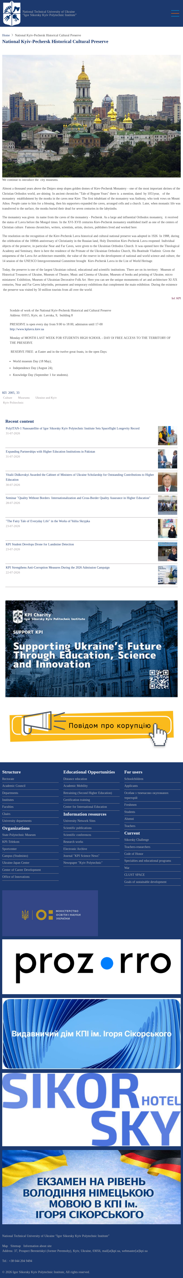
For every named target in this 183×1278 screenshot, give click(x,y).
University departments (16, 820)
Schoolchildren (133, 779)
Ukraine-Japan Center (15, 862)
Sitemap (15, 1246)
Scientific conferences (77, 835)
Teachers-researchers (137, 847)
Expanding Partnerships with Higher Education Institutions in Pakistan (50, 451)
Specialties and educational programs (147, 860)
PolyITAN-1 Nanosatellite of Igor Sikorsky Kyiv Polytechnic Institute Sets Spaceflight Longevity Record (72, 428)
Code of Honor (133, 853)
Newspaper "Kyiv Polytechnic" (83, 862)
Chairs (6, 814)
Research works (73, 841)
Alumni (129, 818)
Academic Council (13, 785)
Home (6, 35)
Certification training (76, 800)
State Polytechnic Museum (19, 835)
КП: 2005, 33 (10, 392)
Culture (7, 397)
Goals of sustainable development (145, 882)
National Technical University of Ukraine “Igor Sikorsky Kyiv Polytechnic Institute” (50, 13)
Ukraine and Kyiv (46, 397)
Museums (24, 397)
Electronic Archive (75, 849)
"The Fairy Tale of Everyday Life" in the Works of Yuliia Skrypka (48, 521)
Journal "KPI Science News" (81, 855)
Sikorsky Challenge (136, 839)
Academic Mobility (75, 785)
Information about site (37, 1246)
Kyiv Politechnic (13, 402)
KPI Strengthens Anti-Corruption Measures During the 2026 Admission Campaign (58, 567)
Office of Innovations (15, 876)
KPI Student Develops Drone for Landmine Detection (40, 544)
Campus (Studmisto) (15, 855)
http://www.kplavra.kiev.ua (27, 329)
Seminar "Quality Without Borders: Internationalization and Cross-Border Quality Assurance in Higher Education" (78, 498)
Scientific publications (77, 828)
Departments (10, 793)
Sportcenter (9, 849)
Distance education (75, 779)
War (126, 868)
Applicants (131, 785)
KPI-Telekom (10, 841)
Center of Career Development (21, 870)
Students (129, 812)
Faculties (7, 806)
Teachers (129, 826)
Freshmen (130, 804)
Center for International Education (85, 806)
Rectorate (8, 779)
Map (5, 1246)
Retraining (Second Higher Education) (87, 793)
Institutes (8, 800)
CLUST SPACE (134, 874)
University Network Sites (79, 820)
